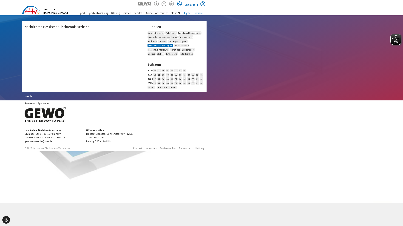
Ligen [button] (187, 13)
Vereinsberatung (156, 33)
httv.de (28, 96)
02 (180, 70)
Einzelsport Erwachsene (189, 33)
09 (167, 74)
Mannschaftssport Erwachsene (162, 37)
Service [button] (126, 13)
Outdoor (163, 41)
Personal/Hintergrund (158, 49)
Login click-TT (192, 4)
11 (159, 74)
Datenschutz (186, 148)
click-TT (160, 53)
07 (159, 70)
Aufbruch (152, 41)
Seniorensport (186, 37)
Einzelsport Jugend (178, 41)
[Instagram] (164, 3)
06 (163, 70)
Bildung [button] (115, 13)
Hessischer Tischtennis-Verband (55, 11)
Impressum (151, 148)
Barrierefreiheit (167, 148)
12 (155, 74)
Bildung (151, 53)
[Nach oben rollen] (396, 217)
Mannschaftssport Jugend (160, 45)
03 (176, 70)
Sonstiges (175, 49)
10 (163, 74)
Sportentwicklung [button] (98, 13)
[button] (6, 219)
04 (172, 70)
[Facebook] (156, 3)
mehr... (151, 87)
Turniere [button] (198, 13)
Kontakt (137, 148)
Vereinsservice (182, 45)
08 (155, 70)
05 (167, 70)
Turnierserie (171, 53)
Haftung (199, 148)
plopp (174, 13)
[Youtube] (171, 3)
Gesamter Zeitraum (167, 87)
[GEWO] (145, 3)
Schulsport (171, 33)
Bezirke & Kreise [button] (143, 13)
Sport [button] (82, 13)
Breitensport (188, 49)
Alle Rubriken (187, 53)
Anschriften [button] (161, 13)
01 (184, 70)
